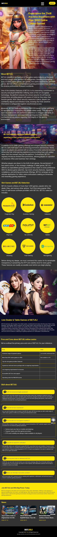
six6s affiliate (36, 534)
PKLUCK (24, 534)
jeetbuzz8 (29, 534)
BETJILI (26, 532)
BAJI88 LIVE (19, 534)
